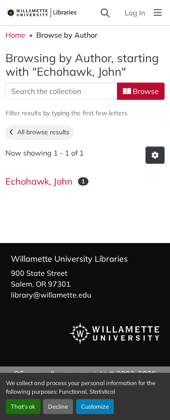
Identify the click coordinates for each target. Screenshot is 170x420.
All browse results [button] (41, 132)
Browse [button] (145, 91)
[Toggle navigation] (158, 12)
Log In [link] (135, 12)
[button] (52, 13)
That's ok (23, 406)
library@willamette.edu (51, 294)
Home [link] (15, 34)
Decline (58, 406)
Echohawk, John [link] (39, 181)
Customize (95, 406)
